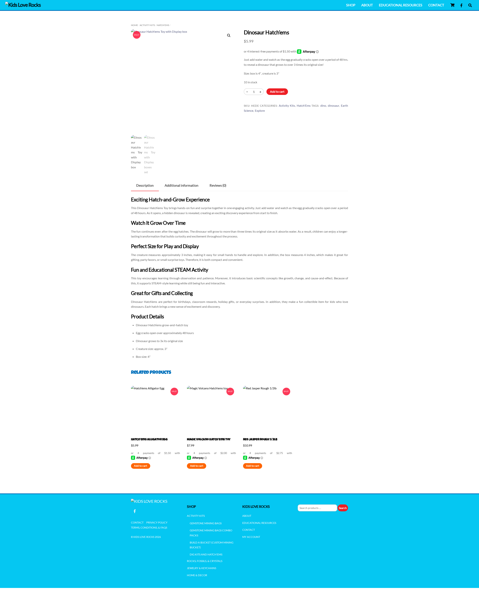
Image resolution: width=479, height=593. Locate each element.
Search (343, 507)
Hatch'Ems (163, 25)
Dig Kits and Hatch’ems (206, 554)
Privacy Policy (156, 522)
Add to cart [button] (140, 465)
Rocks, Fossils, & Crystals (204, 561)
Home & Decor (197, 575)
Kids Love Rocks (143, 536)
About (367, 5)
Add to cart (277, 91)
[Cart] (452, 5)
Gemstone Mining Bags (206, 523)
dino (323, 105)
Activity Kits (147, 25)
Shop (350, 5)
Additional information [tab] (181, 185)
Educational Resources (400, 5)
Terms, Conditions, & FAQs (149, 527)
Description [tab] (145, 185)
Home (134, 25)
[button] (228, 35)
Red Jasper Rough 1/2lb (260, 439)
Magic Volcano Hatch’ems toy (208, 439)
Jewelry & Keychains (201, 568)
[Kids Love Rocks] (23, 5)
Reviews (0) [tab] (218, 185)
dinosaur (333, 105)
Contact (436, 5)
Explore (260, 110)
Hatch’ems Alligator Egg (149, 439)
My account (251, 536)
